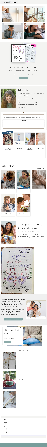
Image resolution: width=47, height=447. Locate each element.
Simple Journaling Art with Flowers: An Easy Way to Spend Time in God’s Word (29, 149)
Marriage (5, 431)
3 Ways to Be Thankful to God (19, 147)
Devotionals (6, 420)
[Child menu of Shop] (44, 2)
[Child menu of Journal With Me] (33, 2)
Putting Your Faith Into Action (21, 379)
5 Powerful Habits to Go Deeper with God (40, 147)
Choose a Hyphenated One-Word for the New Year (23, 189)
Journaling (6, 422)
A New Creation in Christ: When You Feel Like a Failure (8, 148)
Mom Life (5, 429)
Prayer (5, 425)
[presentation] (8, 139)
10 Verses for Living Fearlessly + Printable (6, 213)
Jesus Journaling (27, 224)
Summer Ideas (6, 432)
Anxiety (5, 428)
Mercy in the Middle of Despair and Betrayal (7, 189)
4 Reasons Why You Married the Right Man (22, 213)
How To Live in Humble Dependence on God (22, 398)
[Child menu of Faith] (28, 2)
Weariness (6, 426)
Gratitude (5, 423)
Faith (5, 419)
